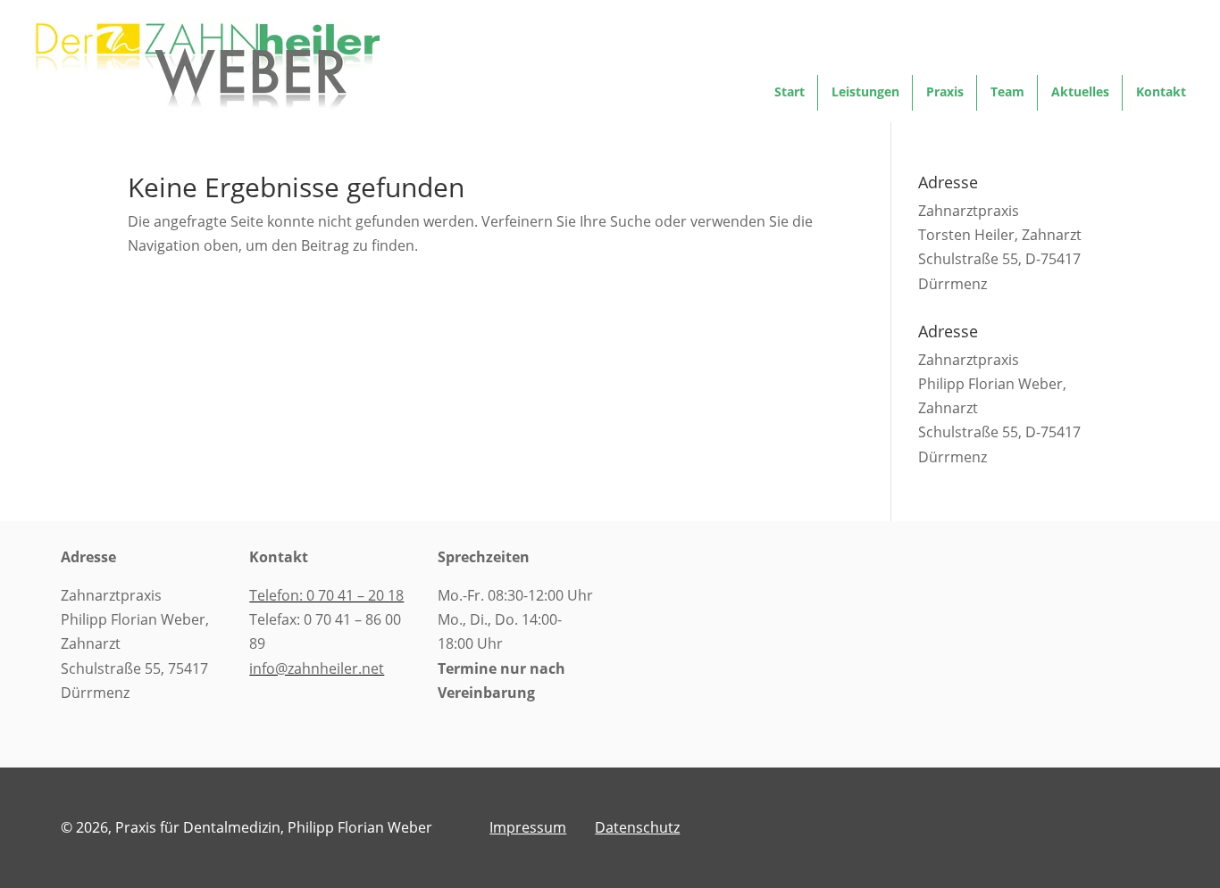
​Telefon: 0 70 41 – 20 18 (326, 595)
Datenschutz (637, 827)
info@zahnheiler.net (316, 668)
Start (789, 93)
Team (1007, 93)
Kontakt (1161, 93)
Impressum (527, 827)
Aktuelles (1080, 93)
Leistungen (865, 93)
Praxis (945, 93)
